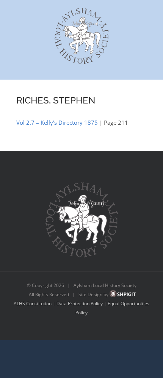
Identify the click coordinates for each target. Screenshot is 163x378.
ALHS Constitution (33, 303)
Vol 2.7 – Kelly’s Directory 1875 (57, 122)
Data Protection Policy (79, 303)
